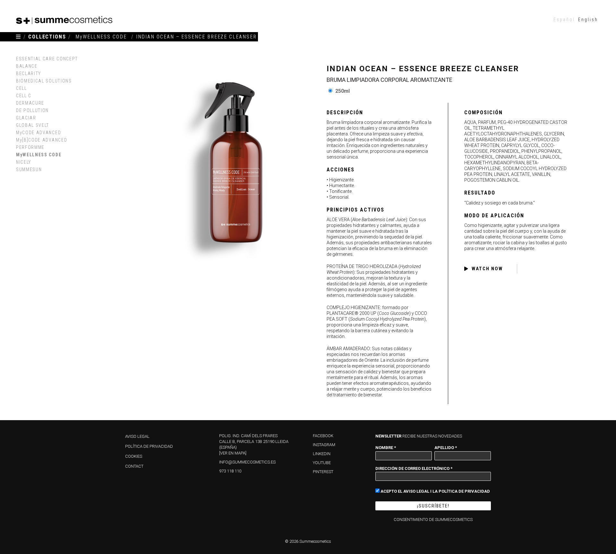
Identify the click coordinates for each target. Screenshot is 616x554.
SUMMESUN (29, 169)
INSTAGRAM (324, 444)
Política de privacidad (149, 446)
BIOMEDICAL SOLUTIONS (44, 80)
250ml (342, 91)
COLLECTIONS (47, 37)
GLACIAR (26, 117)
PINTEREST (323, 471)
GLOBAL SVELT (32, 125)
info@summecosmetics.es (247, 462)
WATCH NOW (487, 269)
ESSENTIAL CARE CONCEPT (47, 58)
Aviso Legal (137, 436)
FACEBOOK (323, 435)
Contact (134, 466)
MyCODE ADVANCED (38, 132)
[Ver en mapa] (232, 453)
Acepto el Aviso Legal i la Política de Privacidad (435, 491)
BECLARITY (28, 73)
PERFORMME (30, 147)
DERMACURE (30, 103)
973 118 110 (230, 471)
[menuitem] (564, 19)
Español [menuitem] (564, 19)
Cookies (133, 456)
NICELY (23, 162)
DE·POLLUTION (32, 110)
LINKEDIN (321, 453)
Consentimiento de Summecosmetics (433, 519)
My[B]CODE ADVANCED (41, 140)
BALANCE (27, 66)
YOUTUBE (322, 462)
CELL (21, 88)
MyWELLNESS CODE (38, 154)
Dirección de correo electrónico (413, 468)
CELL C (23, 95)
